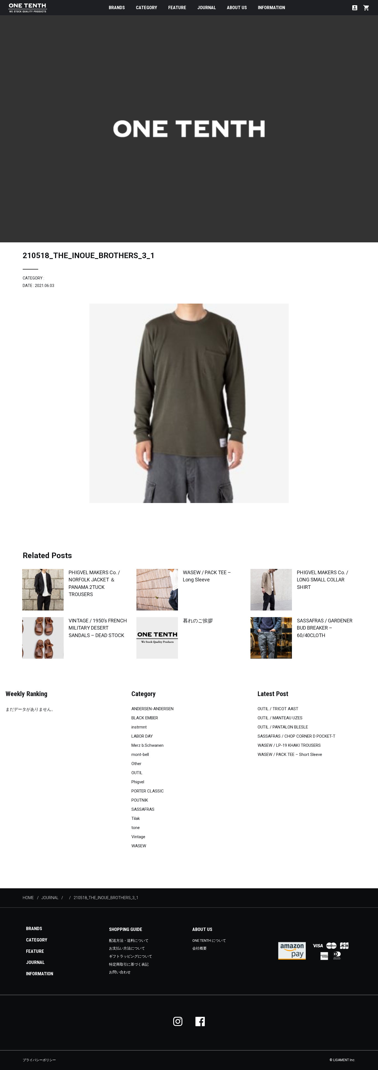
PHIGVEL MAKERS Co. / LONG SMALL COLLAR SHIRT (322, 579)
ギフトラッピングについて (130, 956)
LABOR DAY (142, 736)
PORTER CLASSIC (147, 791)
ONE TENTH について (209, 940)
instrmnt (139, 727)
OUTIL (137, 772)
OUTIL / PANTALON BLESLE (283, 727)
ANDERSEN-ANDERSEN (152, 708)
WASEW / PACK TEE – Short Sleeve (290, 754)
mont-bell (140, 754)
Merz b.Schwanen (147, 745)
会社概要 (199, 948)
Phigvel (137, 781)
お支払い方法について (127, 948)
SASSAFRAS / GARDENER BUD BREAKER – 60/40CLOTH (325, 628)
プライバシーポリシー (39, 1060)
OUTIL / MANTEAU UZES (280, 717)
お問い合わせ (120, 972)
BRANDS (117, 7)
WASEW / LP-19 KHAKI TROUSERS (289, 745)
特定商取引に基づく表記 (129, 964)
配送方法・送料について (129, 940)
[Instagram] (177, 1021)
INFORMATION (271, 7)
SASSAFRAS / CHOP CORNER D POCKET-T (296, 736)
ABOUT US (237, 7)
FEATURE (177, 7)
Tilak (135, 818)
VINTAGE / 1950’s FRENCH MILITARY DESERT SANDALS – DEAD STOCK (98, 628)
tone (135, 827)
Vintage (138, 836)
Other (136, 763)
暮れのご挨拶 (198, 620)
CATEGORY (146, 7)
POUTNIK (139, 800)
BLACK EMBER (144, 717)
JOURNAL (206, 7)
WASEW (138, 845)
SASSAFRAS (142, 809)
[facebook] (200, 1021)
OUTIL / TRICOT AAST (278, 708)
